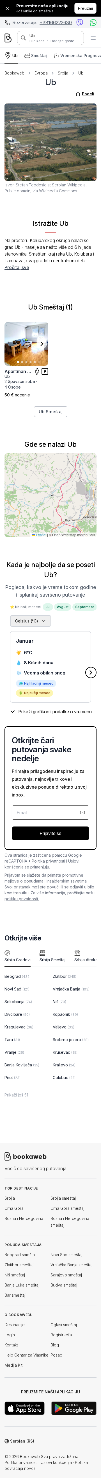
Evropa (41, 73)
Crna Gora (14, 1208)
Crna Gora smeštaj (67, 1208)
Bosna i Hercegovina (23, 1218)
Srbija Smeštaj (52, 959)
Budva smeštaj (63, 1285)
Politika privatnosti (48, 861)
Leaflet (40, 534)
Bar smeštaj (15, 1295)
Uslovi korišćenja (56, 1462)
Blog (54, 1344)
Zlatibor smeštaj (18, 1264)
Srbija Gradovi (17, 959)
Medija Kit (13, 1365)
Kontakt (11, 1344)
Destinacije (14, 1324)
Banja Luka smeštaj (21, 1285)
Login (9, 1334)
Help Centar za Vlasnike (26, 1355)
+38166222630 (56, 22)
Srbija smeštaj (63, 1198)
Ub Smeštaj (51, 411)
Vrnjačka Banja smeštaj (71, 1264)
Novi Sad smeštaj (66, 1254)
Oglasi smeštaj (63, 1324)
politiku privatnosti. (21, 898)
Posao (56, 1355)
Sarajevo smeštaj (66, 1274)
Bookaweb (14, 73)
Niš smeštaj (14, 1274)
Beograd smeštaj (20, 1254)
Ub (32, 35)
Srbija (63, 73)
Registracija (61, 1334)
